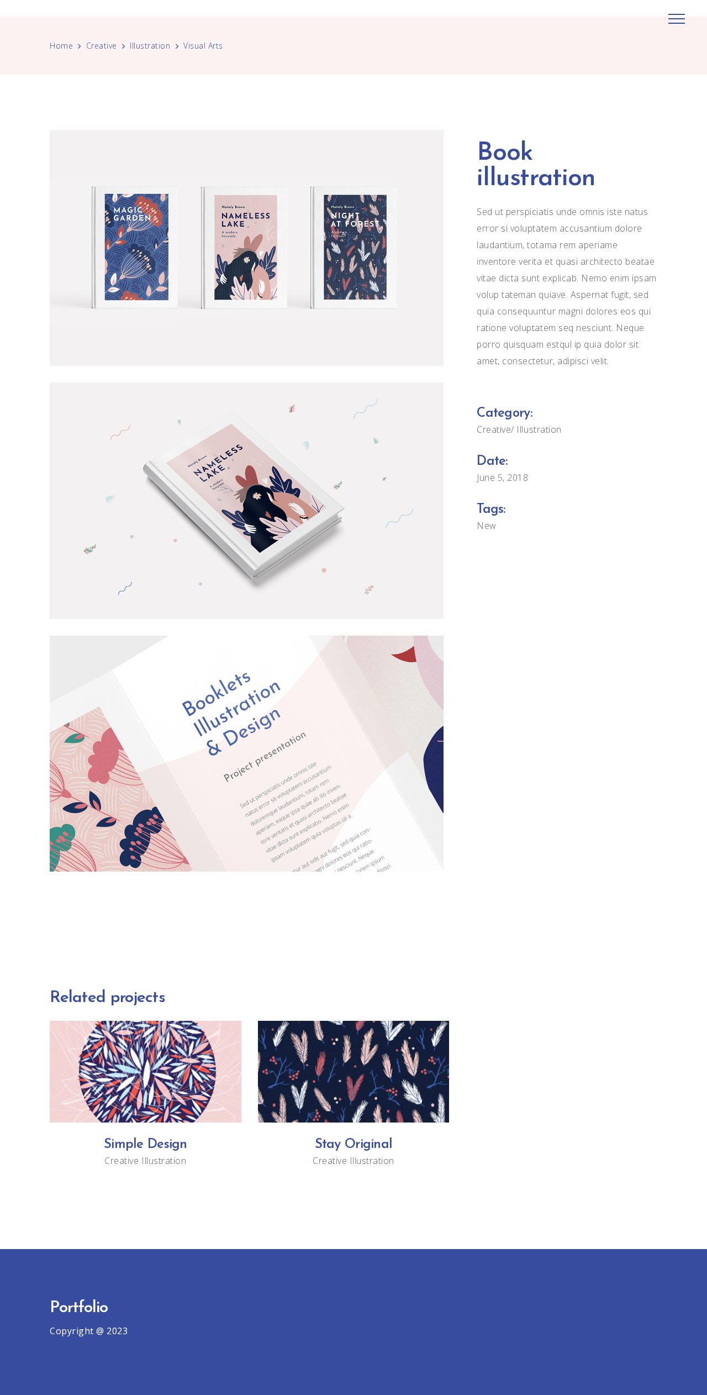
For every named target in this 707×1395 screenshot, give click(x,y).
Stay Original (354, 1144)
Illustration (150, 45)
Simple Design (145, 1144)
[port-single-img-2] (247, 248)
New (487, 526)
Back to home (353, 915)
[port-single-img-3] (247, 754)
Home (61, 45)
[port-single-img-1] (247, 500)
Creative (101, 45)
